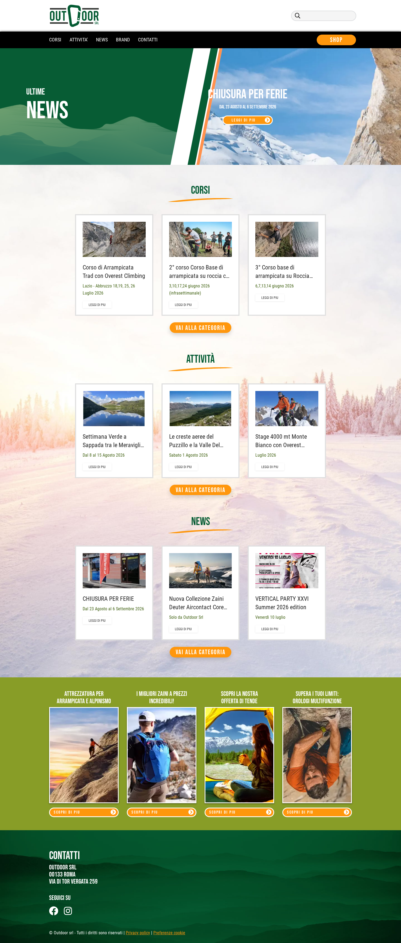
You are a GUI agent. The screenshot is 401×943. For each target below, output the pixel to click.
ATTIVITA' (79, 40)
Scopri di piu (67, 812)
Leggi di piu (244, 120)
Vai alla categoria (201, 328)
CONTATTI (148, 40)
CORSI (55, 40)
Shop (336, 40)
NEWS (102, 40)
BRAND (123, 40)
